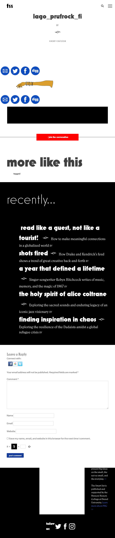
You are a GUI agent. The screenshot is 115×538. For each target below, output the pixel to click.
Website (11, 431)
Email (10, 423)
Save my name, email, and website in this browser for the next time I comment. (50, 438)
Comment (13, 379)
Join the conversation (57, 137)
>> (105, 479)
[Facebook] (25, 71)
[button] (10, 365)
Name (10, 415)
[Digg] (35, 71)
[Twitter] (15, 71)
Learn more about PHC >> (99, 506)
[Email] (5, 71)
